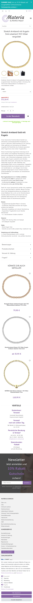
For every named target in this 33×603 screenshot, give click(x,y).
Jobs (2, 504)
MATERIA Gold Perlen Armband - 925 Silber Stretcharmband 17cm (16, 391)
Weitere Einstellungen (7, 589)
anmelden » (27, 483)
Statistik (6, 578)
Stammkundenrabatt (7, 548)
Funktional (7, 587)
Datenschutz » (18, 486)
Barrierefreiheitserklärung (8, 524)
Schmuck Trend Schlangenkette (10, 513)
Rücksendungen (5, 537)
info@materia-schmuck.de (16, 439)
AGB (2, 522)
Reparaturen (4, 542)
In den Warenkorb (13, 116)
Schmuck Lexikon (6, 507)
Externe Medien (8, 582)
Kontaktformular (5, 533)
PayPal (6, 585)
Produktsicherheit (8, 249)
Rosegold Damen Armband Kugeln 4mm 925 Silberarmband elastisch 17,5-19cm (16, 304)
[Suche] (30, 26)
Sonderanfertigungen (7, 544)
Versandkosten (13, 102)
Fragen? (4, 258)
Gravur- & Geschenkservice (8, 546)
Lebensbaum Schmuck (7, 511)
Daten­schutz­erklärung (7, 520)
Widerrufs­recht (5, 526)
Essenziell (6, 576)
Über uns (3, 502)
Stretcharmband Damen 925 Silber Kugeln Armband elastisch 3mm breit (16, 348)
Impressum (4, 517)
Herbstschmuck (5, 509)
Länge (3, 89)
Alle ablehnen (16, 596)
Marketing (7, 580)
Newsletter (4, 539)
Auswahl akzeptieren (16, 600)
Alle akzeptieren (16, 593)
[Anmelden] (2, 11)
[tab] (16, 244)
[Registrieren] (5, 11)
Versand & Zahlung (8, 253)
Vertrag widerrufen (8, 552)
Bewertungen (6, 245)
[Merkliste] (9, 11)
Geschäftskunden (6, 515)
